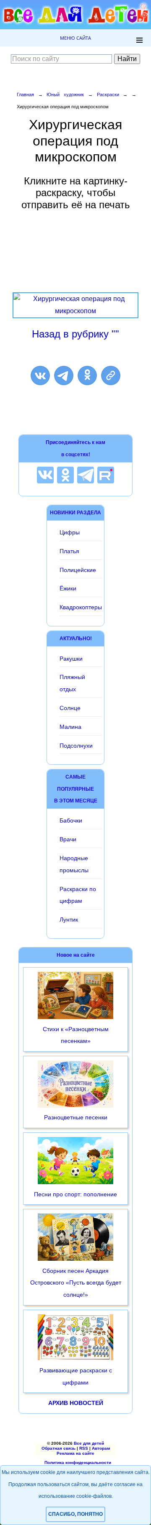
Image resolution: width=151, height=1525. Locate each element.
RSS (83, 1448)
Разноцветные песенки (75, 1117)
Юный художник (65, 94)
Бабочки (71, 820)
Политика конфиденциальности (77, 1462)
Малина (70, 726)
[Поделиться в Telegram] (63, 375)
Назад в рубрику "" (75, 334)
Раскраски (108, 94)
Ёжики (68, 588)
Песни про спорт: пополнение (75, 1194)
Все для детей (89, 1443)
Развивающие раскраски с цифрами (75, 1376)
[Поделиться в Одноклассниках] (87, 375)
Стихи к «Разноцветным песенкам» (76, 1035)
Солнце (70, 708)
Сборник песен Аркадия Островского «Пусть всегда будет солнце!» (75, 1282)
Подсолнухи (76, 745)
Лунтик (69, 919)
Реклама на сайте (75, 1453)
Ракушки (71, 658)
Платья (69, 551)
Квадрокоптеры (81, 607)
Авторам (101, 1448)
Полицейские (78, 570)
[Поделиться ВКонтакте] (40, 375)
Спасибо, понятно (75, 1514)
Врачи (68, 839)
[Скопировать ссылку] (110, 375)
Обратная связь (59, 1448)
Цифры (70, 532)
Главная (25, 94)
